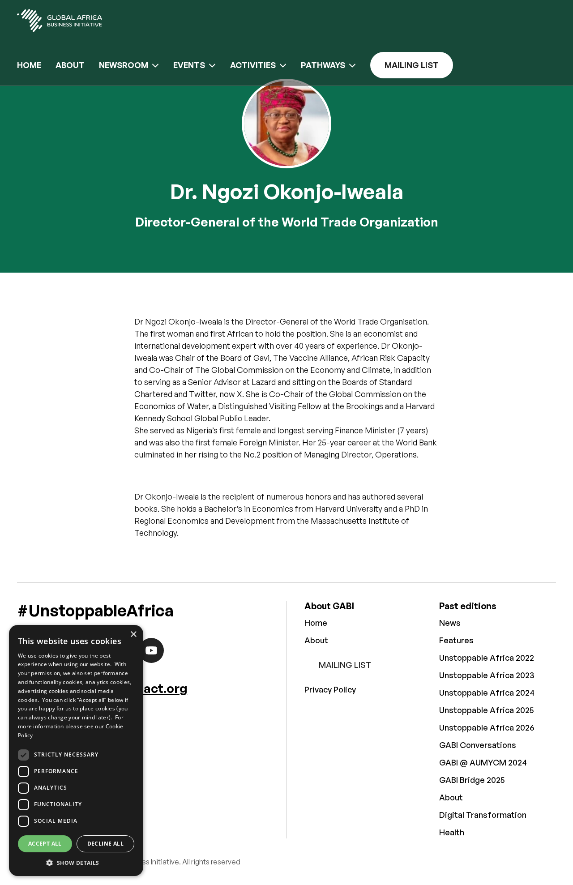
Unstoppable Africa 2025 (486, 710)
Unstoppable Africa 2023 (487, 675)
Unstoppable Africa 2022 (486, 658)
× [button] (133, 634)
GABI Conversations (477, 745)
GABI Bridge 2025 (472, 780)
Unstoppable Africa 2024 (487, 692)
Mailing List (412, 65)
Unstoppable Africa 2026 (486, 727)
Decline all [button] (105, 843)
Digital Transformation (482, 815)
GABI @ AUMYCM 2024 (483, 762)
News (450, 623)
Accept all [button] (45, 843)
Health (451, 832)
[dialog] (76, 750)
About (70, 65)
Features (456, 640)
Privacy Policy (330, 689)
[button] (76, 862)
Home (29, 65)
